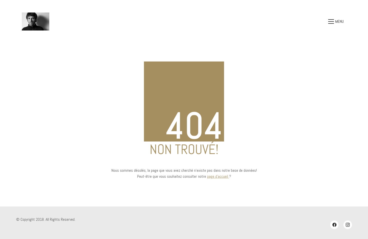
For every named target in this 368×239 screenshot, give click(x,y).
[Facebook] (334, 224)
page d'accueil (218, 176)
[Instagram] (347, 224)
